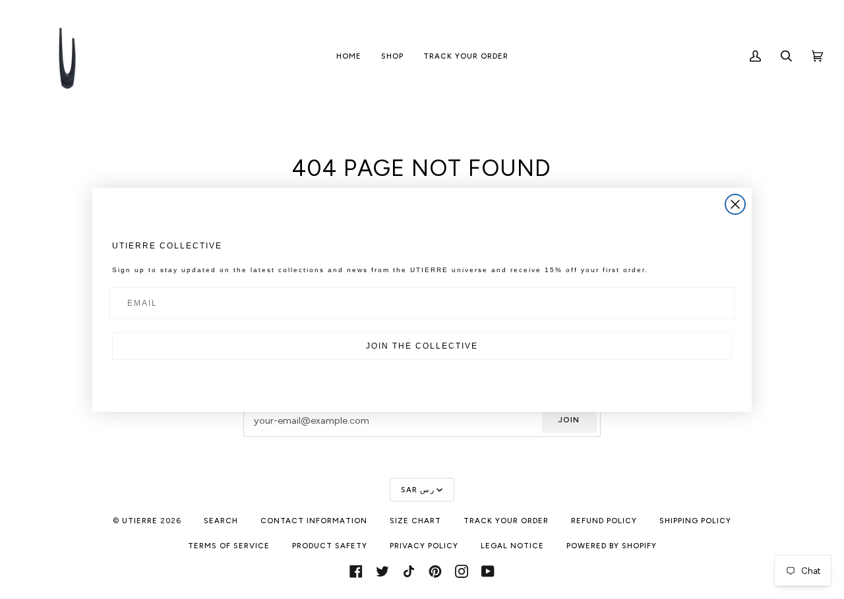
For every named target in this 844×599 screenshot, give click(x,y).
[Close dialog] (735, 204)
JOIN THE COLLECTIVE (422, 346)
